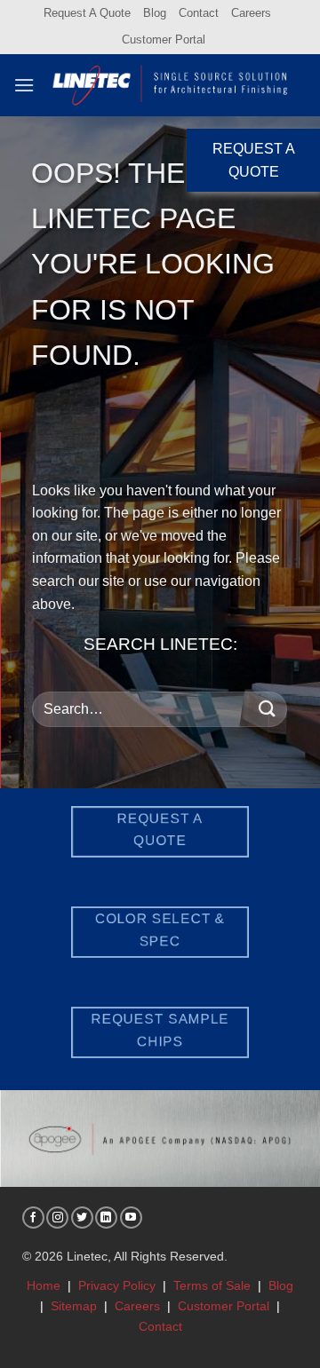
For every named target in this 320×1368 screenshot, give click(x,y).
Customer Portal (163, 39)
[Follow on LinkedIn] (106, 1217)
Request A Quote (87, 13)
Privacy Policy (117, 1285)
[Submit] (267, 709)
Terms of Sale (212, 1285)
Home (43, 1285)
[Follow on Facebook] (33, 1217)
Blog (154, 13)
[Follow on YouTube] (131, 1217)
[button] (24, 85)
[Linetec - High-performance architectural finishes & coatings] (170, 85)
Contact (199, 13)
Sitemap (74, 1306)
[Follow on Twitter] (82, 1217)
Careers (251, 13)
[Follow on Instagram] (57, 1217)
